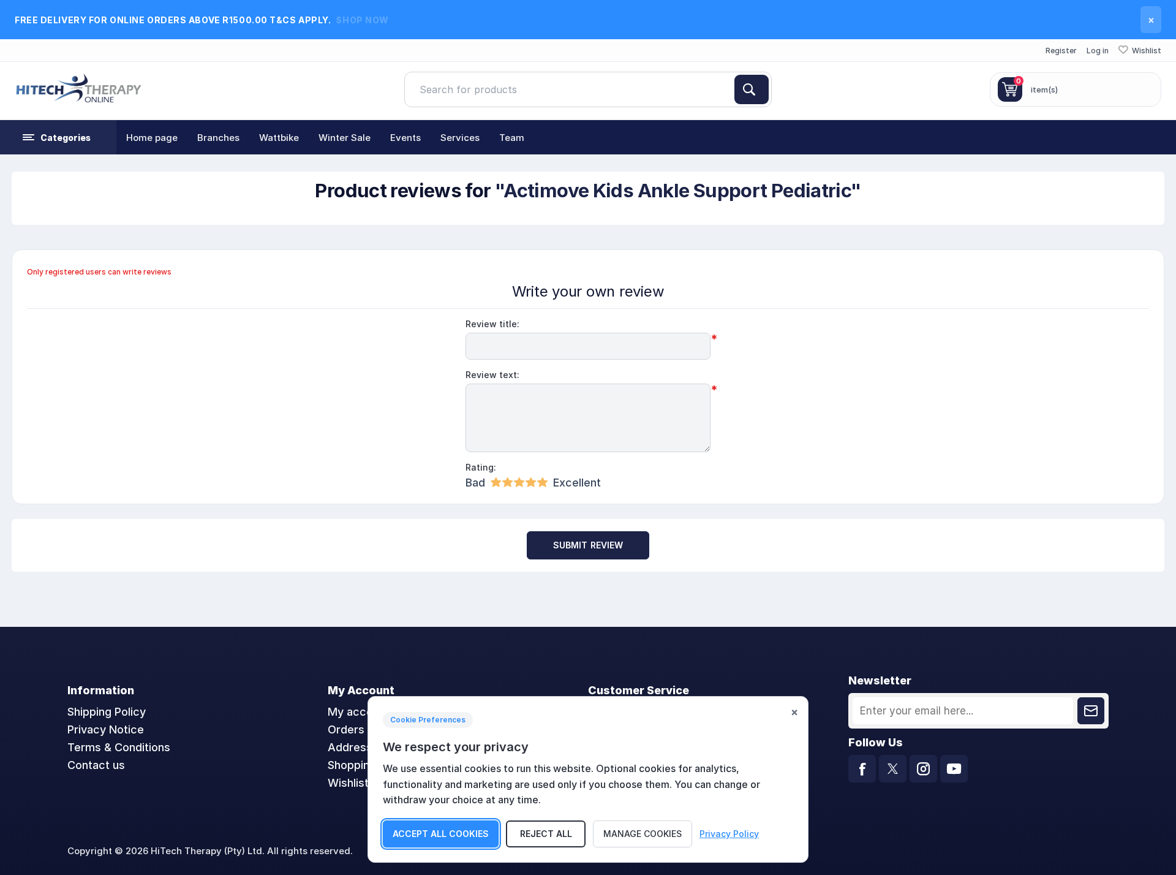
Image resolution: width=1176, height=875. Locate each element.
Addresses (356, 747)
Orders (346, 729)
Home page (152, 137)
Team (511, 137)
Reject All (546, 833)
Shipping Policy (106, 711)
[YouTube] (954, 768)
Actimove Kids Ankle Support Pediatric (677, 190)
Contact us (96, 765)
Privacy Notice (105, 729)
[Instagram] (923, 768)
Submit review (588, 545)
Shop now (362, 20)
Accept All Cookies (441, 833)
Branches (218, 137)
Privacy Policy (729, 833)
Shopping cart (364, 765)
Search (751, 89)
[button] (58, 137)
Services (460, 137)
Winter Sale (344, 137)
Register (1061, 50)
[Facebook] (862, 768)
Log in (1098, 50)
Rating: (481, 467)
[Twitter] (893, 768)
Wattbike (279, 137)
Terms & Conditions (118, 747)
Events (405, 137)
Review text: (492, 374)
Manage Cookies (642, 833)
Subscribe (1090, 710)
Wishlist (348, 782)
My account (359, 711)
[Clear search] (729, 89)
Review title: (492, 324)
